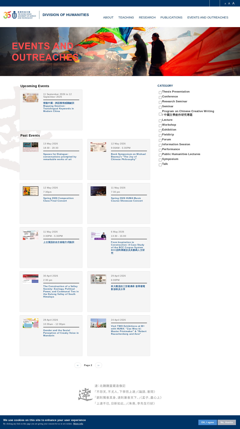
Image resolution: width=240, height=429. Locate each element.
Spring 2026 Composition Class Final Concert (58, 199)
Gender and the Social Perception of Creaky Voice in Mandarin (61, 333)
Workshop (169, 124)
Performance (171, 149)
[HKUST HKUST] (19, 15)
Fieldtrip (168, 134)
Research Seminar (174, 101)
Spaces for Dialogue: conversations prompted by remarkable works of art (60, 157)
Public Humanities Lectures (181, 154)
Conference (170, 96)
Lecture (167, 119)
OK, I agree (207, 422)
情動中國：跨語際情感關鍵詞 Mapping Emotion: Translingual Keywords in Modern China (58, 107)
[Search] (232, 18)
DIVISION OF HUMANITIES (66, 15)
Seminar (168, 106)
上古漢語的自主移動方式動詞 (58, 242)
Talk (165, 163)
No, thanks (227, 422)
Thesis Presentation (176, 91)
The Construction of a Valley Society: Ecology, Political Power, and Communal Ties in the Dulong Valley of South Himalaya (61, 291)
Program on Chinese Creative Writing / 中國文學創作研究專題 (188, 113)
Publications (171, 17)
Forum (166, 139)
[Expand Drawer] (215, 3)
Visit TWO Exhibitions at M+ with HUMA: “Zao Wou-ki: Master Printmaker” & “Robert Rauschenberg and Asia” (128, 330)
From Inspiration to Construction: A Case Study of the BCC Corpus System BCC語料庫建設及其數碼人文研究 (128, 247)
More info (78, 423)
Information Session (176, 144)
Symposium (170, 159)
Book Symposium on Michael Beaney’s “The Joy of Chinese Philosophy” (128, 157)
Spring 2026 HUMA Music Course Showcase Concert (127, 199)
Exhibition (169, 129)
